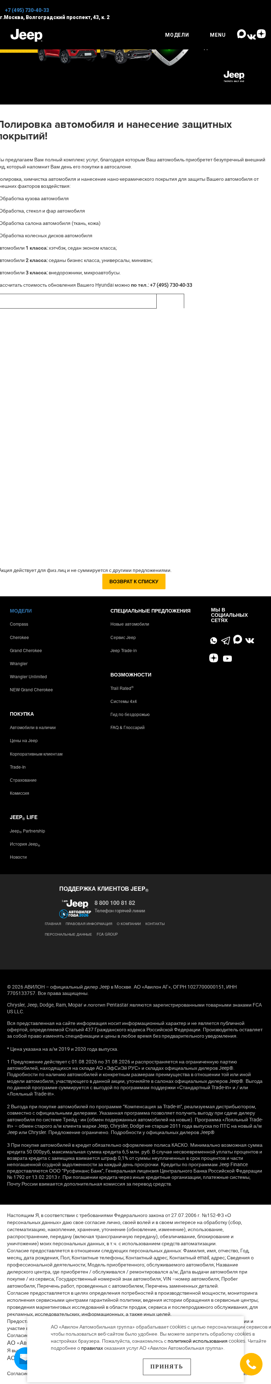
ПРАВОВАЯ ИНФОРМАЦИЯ (89, 923)
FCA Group (107, 934)
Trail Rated (122, 688)
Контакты (155, 923)
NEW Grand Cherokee (31, 689)
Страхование (23, 780)
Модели (21, 610)
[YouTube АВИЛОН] (227, 659)
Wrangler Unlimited (28, 676)
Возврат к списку (133, 581)
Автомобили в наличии (33, 727)
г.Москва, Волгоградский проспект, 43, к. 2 (54, 17)
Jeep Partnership (27, 831)
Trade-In (18, 767)
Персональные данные (68, 934)
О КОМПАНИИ (129, 923)
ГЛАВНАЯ (53, 923)
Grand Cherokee (26, 650)
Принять (166, 1367)
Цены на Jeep (24, 740)
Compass (19, 624)
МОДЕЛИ (177, 35)
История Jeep (25, 844)
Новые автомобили (129, 624)
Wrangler (19, 663)
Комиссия (19, 793)
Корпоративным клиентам (36, 754)
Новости (18, 857)
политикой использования (198, 1340)
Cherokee (19, 637)
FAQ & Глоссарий (127, 727)
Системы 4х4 (123, 701)
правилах (92, 1347)
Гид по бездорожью (130, 714)
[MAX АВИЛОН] (241, 36)
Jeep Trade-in (123, 650)
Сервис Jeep (123, 637)
